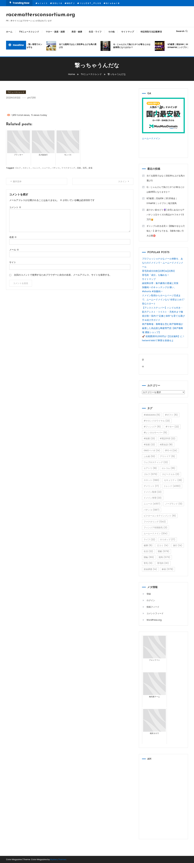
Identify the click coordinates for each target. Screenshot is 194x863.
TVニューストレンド (29, 31)
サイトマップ (127, 31)
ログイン (151, 600)
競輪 (149, 557)
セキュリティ (173, 480)
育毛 (148, 563)
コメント (15, 207)
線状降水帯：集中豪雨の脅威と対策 (160, 283)
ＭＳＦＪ (71, 3)
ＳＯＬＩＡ (57, 3)
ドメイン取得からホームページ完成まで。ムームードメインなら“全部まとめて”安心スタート (163, 299)
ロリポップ (167, 539)
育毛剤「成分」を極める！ (155, 275)
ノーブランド (173, 503)
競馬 (85, 167)
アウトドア (167, 456)
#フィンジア (152, 426)
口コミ (162, 545)
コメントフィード (155, 613)
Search (180, 31)
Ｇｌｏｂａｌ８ (113, 3)
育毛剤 (163, 563)
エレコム (168, 468)
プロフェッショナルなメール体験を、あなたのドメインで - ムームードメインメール (162, 262)
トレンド (36, 167)
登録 (149, 593)
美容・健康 (77, 31)
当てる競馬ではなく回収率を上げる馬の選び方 (73, 46)
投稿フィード (153, 606)
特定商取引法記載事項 (151, 31)
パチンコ (56, 167)
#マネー (172, 426)
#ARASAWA (152, 414)
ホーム (9, 31)
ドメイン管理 (153, 497)
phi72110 (31, 97)
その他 (111, 31)
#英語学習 (167, 438)
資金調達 (150, 569)
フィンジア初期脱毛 (155, 527)
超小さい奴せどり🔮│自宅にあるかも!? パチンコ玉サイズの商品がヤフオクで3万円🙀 (165, 214)
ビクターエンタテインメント (160, 515)
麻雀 (90, 167)
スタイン (122, 181)
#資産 (149, 444)
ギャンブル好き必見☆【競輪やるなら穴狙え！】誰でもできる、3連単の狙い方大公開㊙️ (166, 230)
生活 (148, 551)
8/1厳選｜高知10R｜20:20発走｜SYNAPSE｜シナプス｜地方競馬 (162, 201)
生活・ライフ (95, 31)
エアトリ (150, 468)
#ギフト (171, 414)
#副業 (149, 438)
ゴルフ (18, 167)
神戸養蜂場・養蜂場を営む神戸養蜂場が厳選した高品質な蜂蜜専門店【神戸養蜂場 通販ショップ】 (162, 328)
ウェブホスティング (156, 462)
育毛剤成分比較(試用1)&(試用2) (158, 270)
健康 (148, 545)
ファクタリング (68, 167)
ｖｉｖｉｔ (43, 3)
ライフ (149, 539)
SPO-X (171, 450)
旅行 (177, 545)
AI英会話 (166, 444)
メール (14, 249)
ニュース (46, 167)
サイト (12, 262)
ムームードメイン (151, 138)
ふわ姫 (149, 456)
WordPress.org (154, 619)
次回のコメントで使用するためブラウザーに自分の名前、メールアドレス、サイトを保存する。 (63, 274)
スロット (26, 167)
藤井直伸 (17, 181)
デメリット (151, 486)
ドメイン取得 (153, 491)
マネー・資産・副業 (55, 31)
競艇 (79, 167)
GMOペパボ (152, 450)
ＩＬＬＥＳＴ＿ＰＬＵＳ (90, 3)
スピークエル (170, 474)
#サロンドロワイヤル (157, 420)
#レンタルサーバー (155, 432)
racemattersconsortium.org (40, 15)
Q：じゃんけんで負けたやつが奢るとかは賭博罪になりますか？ (127, 46)
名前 (13, 237)
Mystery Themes (58, 859)
